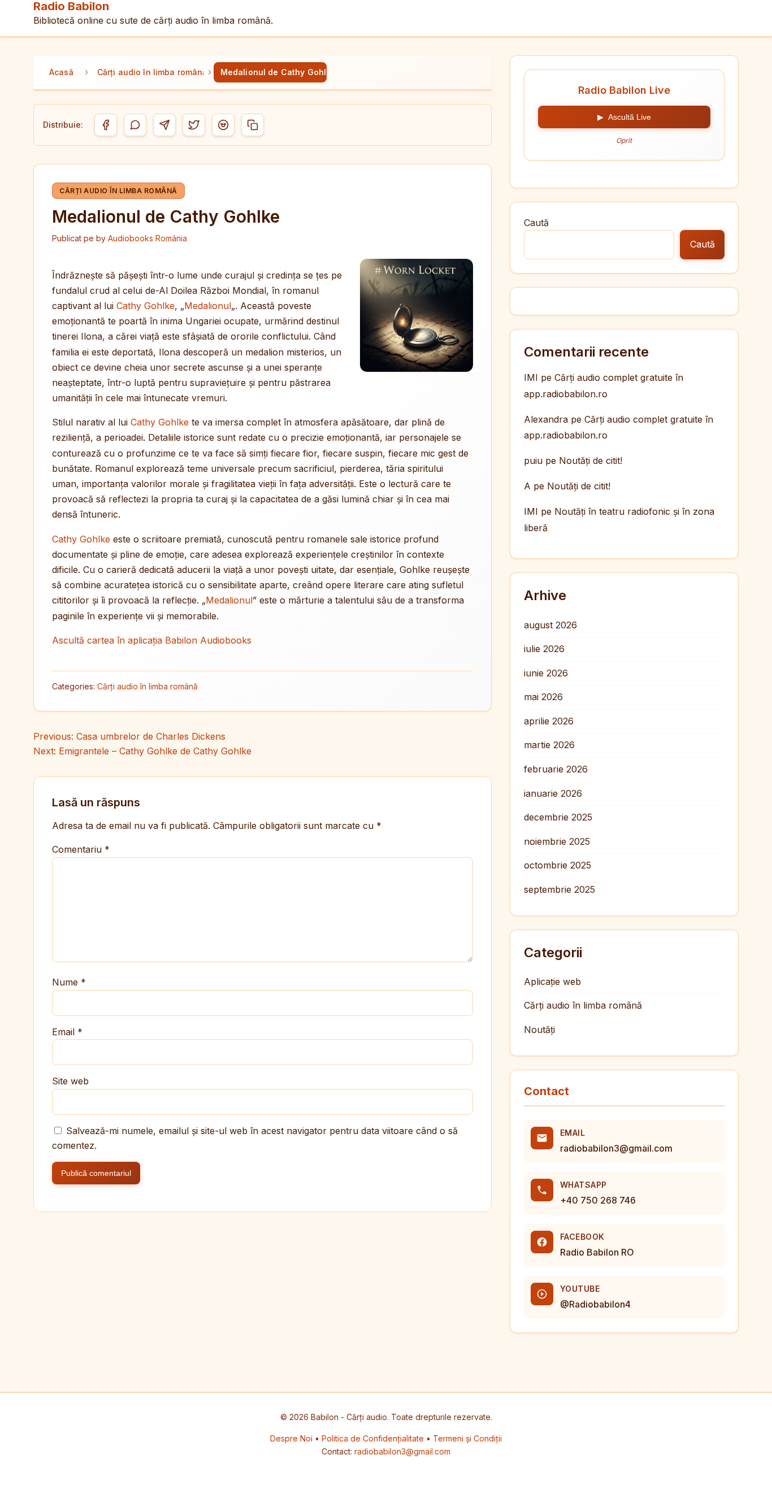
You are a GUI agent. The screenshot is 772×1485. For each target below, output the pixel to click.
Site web (70, 1081)
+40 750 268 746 (598, 1200)
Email (67, 1031)
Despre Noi (292, 1438)
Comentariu (81, 849)
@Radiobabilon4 (595, 1304)
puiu (533, 460)
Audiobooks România (147, 238)
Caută (536, 222)
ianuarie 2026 (553, 793)
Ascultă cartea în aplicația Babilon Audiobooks (151, 640)
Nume (69, 982)
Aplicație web (552, 981)
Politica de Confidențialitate (374, 1438)
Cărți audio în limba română (150, 72)
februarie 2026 (556, 769)
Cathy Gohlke (145, 305)
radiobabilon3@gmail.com (616, 1148)
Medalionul (207, 305)
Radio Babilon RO (597, 1252)
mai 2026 (543, 696)
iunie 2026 (546, 673)
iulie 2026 (544, 648)
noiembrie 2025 (557, 841)
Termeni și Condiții (467, 1438)
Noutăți (539, 1029)
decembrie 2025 (558, 817)
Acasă (61, 72)
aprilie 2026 (549, 721)
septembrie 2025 (559, 889)
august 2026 (550, 625)
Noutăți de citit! (590, 460)
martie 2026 (549, 744)
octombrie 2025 (557, 865)
